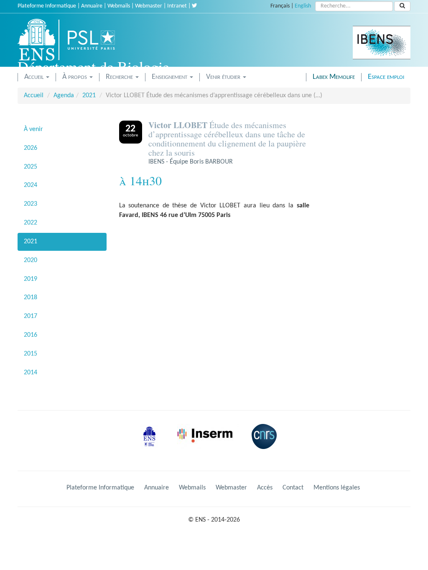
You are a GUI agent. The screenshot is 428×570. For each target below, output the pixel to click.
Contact (293, 487)
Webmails (118, 6)
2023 (30, 204)
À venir (33, 129)
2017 (30, 316)
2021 (89, 95)
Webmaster (148, 6)
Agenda (64, 95)
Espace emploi (386, 77)
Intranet (177, 6)
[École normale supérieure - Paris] (152, 442)
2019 (30, 279)
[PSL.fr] (98, 40)
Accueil (34, 77)
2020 (30, 260)
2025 (30, 167)
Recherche (120, 77)
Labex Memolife (334, 77)
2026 (30, 148)
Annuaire (91, 6)
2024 (30, 185)
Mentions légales (336, 487)
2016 (30, 335)
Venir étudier (224, 77)
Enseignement (170, 77)
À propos (75, 77)
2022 (30, 222)
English (303, 6)
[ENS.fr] (39, 40)
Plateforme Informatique (47, 6)
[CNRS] (266, 442)
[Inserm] (208, 442)
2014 (30, 372)
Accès (265, 487)
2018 (30, 297)
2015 (30, 354)
